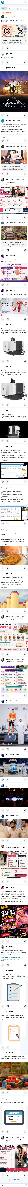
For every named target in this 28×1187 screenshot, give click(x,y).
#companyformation (14, 957)
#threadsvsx (15, 22)
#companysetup (17, 959)
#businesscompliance (6, 959)
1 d (6, 257)
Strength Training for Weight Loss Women (15, 1139)
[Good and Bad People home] (2, 2)
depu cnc (8, 324)
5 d (6, 1142)
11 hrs (7, 122)
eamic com (9, 446)
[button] (26, 1185)
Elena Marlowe (10, 16)
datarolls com (10, 970)
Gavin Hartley (9, 222)
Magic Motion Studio (11, 67)
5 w (6, 17)
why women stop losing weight (14, 661)
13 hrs (7, 184)
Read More (4, 137)
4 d (6, 849)
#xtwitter (21, 22)
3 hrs (7, 54)
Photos (20, 8)
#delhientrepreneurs (6, 961)
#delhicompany (5, 957)
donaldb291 (9, 53)
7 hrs (7, 68)
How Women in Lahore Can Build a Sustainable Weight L (15, 619)
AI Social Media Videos (12, 700)
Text (12, 8)
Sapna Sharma (10, 887)
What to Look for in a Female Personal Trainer (14, 181)
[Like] (14, 48)
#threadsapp (8, 22)
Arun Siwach (9, 946)
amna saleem (9, 179)
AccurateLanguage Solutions (14, 120)
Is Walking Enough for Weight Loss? (16, 847)
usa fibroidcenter (10, 255)
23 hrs (7, 223)
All (5, 8)
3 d (6, 662)
